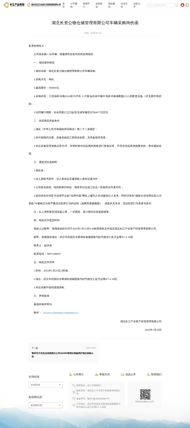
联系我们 (156, 374)
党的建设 (111, 5)
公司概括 (73, 5)
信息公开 (136, 5)
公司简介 (78, 374)
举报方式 (104, 374)
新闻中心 (86, 5)
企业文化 (124, 5)
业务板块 (99, 5)
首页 (63, 5)
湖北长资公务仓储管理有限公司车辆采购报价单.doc (61, 313)
